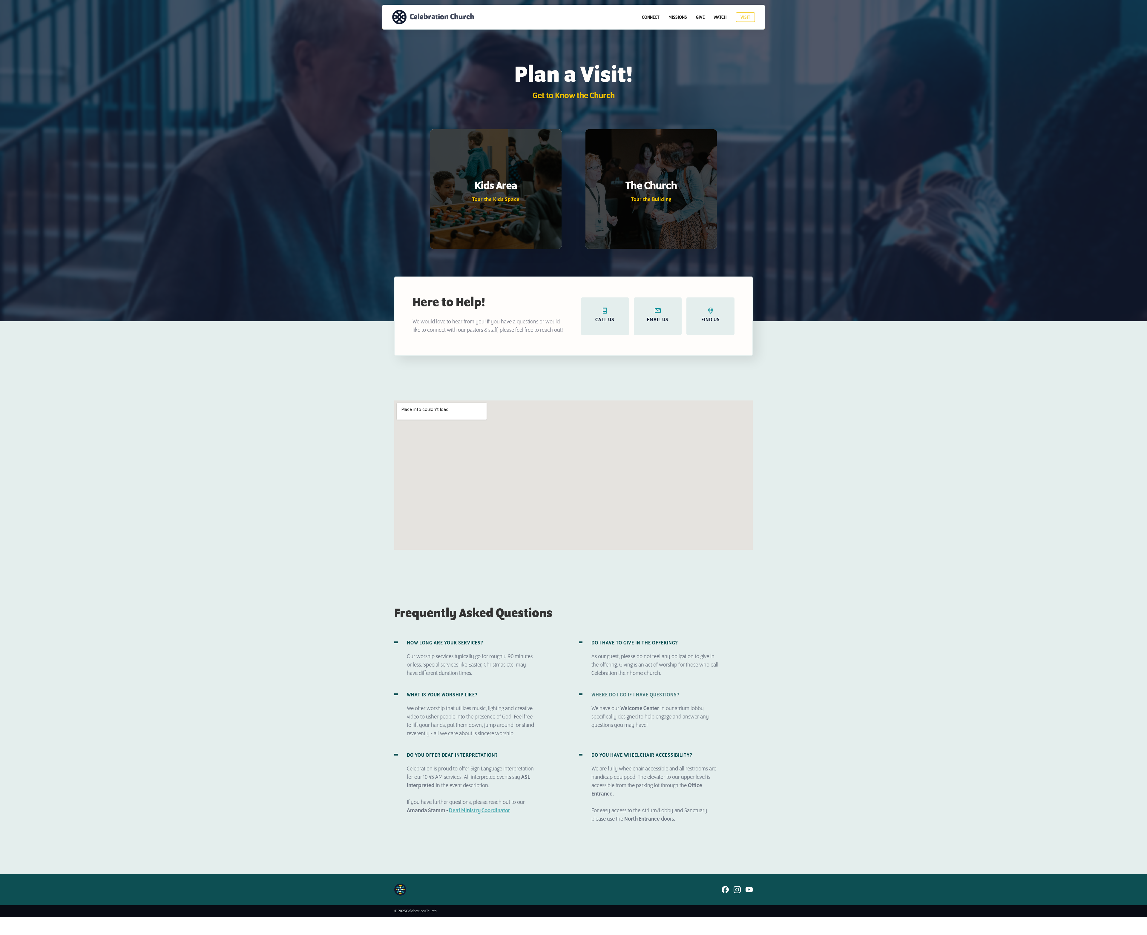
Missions (677, 17)
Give (700, 17)
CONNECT (651, 17)
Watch (720, 17)
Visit (745, 17)
